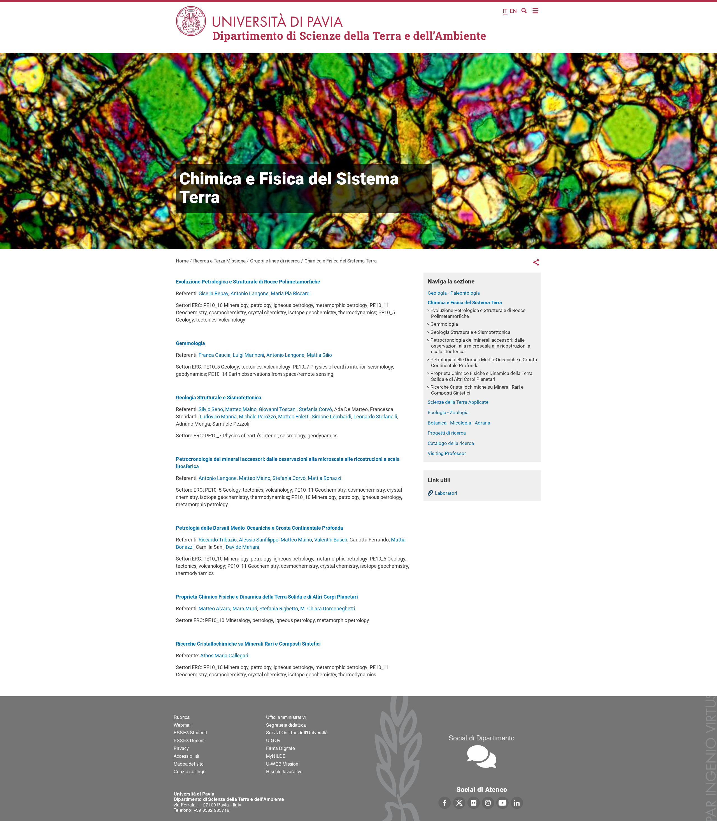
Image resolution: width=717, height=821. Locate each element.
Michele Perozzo (257, 416)
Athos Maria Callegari (224, 655)
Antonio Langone (250, 293)
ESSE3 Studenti (190, 732)
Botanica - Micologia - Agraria (459, 423)
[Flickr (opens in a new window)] (473, 802)
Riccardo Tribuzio (218, 540)
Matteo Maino (241, 409)
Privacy (181, 748)
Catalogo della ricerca (451, 443)
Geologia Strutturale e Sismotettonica (470, 332)
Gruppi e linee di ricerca (275, 261)
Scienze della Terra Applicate (458, 402)
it (505, 11)
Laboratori (446, 493)
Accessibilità (187, 756)
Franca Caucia (215, 355)
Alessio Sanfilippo (258, 540)
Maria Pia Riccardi (291, 293)
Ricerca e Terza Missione (219, 261)
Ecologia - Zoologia (448, 412)
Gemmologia (444, 324)
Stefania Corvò (315, 409)
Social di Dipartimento (482, 737)
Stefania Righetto (278, 608)
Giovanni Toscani (278, 409)
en (513, 11)
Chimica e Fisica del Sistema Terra (465, 302)
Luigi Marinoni (248, 355)
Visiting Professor (447, 453)
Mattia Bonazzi (324, 478)
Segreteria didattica (286, 725)
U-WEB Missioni (283, 764)
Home (535, 10)
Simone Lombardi (331, 416)
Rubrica (182, 717)
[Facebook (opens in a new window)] (444, 802)
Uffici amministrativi (286, 717)
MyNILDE (276, 756)
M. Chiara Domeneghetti (327, 608)
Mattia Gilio (319, 355)
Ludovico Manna (218, 416)
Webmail (183, 725)
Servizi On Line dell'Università (297, 732)
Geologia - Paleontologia (454, 293)
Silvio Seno (211, 409)
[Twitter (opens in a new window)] (459, 802)
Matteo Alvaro (214, 608)
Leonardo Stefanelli (375, 416)
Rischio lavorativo (284, 771)
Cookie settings (189, 771)
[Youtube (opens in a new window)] (502, 802)
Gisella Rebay (213, 293)
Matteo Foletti (293, 416)
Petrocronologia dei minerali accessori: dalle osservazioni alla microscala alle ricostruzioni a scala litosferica (480, 345)
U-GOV (273, 740)
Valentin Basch (330, 540)
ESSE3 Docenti (190, 740)
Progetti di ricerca (447, 433)
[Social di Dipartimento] (481, 756)
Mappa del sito (189, 764)
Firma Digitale (280, 748)
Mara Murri (244, 608)
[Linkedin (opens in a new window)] (517, 802)
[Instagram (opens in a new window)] (488, 802)
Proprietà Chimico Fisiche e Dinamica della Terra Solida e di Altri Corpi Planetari (481, 376)
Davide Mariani (242, 547)
